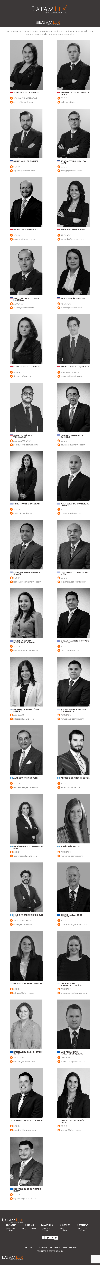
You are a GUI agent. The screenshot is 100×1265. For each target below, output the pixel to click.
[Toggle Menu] (38, 22)
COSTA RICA (11, 1225)
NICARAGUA (65, 1225)
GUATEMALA (82, 1225)
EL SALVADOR (47, 1225)
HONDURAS (29, 1225)
